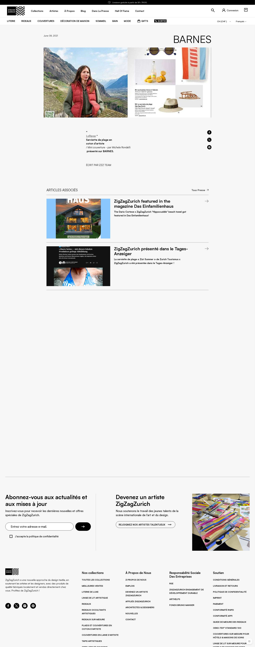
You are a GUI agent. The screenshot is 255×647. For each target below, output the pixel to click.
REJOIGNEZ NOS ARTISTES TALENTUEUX (142, 524)
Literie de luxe (90, 591)
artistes (54, 10)
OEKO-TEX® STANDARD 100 (227, 628)
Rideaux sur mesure (93, 619)
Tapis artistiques (92, 641)
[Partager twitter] (209, 140)
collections (37, 10)
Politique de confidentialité (229, 591)
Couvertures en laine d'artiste (100, 635)
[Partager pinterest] (209, 147)
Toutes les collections (96, 579)
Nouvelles (132, 613)
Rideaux (86, 604)
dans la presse (100, 10)
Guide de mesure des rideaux (229, 622)
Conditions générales (226, 579)
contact (139, 10)
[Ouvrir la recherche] (213, 10)
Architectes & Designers (140, 607)
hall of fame (122, 10)
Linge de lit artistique (95, 597)
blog (83, 10)
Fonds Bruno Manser (181, 605)
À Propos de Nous (136, 579)
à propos (69, 10)
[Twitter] (16, 607)
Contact (131, 619)
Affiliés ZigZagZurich (138, 601)
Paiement (218, 604)
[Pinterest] (33, 607)
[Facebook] (8, 607)
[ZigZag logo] (16, 10)
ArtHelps (174, 599)
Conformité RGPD (223, 610)
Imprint (217, 597)
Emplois (130, 586)
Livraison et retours (225, 586)
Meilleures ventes (92, 586)
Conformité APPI (222, 616)
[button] (246, 10)
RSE (171, 583)
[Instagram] (25, 607)
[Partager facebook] (209, 132)
